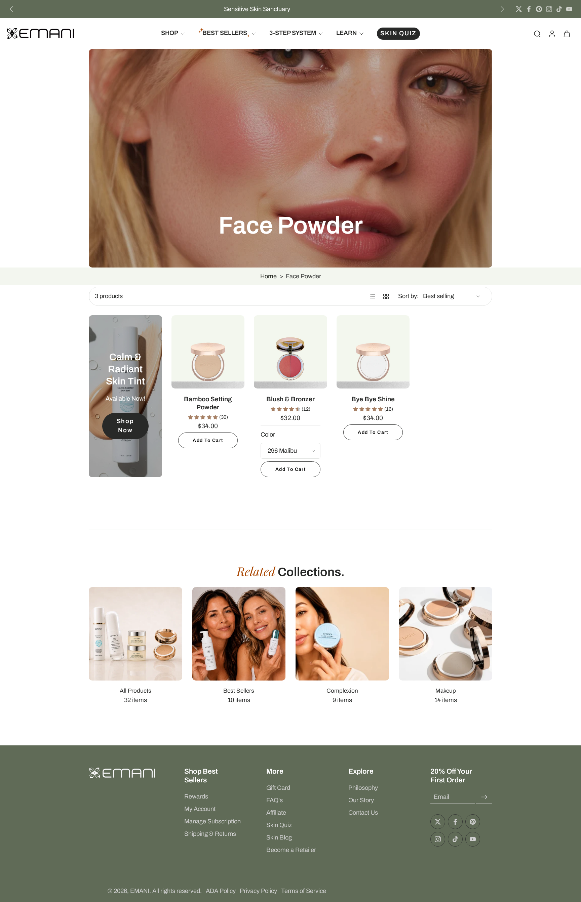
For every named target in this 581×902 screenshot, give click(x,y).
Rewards (196, 796)
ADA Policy (221, 891)
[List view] (372, 296)
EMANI (139, 891)
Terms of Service (303, 891)
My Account (200, 809)
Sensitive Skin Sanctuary (257, 9)
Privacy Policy (258, 891)
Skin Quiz (279, 825)
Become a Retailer (291, 850)
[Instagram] (549, 9)
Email (441, 796)
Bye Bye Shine (373, 399)
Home (268, 276)
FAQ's (274, 800)
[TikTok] (559, 9)
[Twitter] (519, 9)
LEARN (346, 33)
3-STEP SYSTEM (292, 33)
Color (268, 434)
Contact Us (363, 812)
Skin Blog (279, 837)
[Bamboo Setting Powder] (208, 351)
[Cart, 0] (566, 33)
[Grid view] (386, 296)
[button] (215, 775)
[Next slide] (502, 9)
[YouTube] (569, 9)
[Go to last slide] (11, 9)
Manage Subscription (212, 821)
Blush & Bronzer (290, 399)
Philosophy (363, 787)
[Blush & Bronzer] (290, 351)
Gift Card (278, 787)
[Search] (537, 33)
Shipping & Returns (210, 833)
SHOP (169, 33)
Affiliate (276, 812)
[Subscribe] (484, 797)
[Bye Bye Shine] (373, 351)
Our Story (361, 800)
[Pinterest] (539, 9)
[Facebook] (529, 9)
